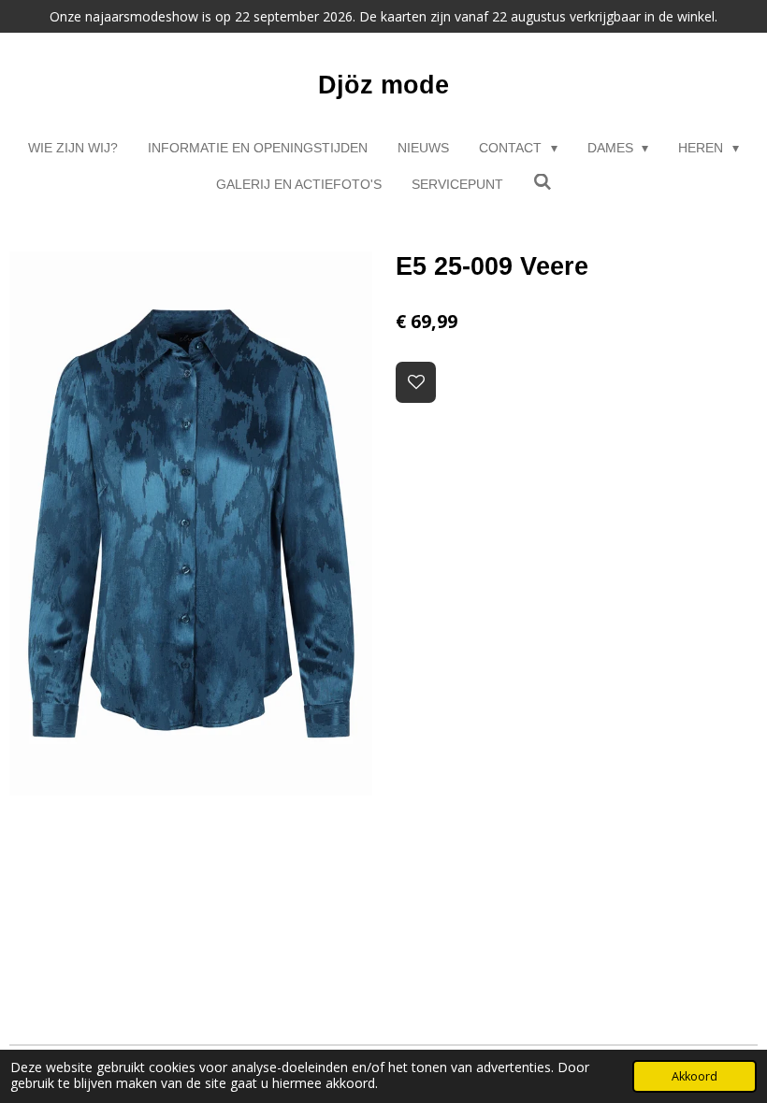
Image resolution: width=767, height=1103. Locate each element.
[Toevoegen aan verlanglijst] (416, 382)
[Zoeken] (542, 182)
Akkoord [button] (694, 1076)
